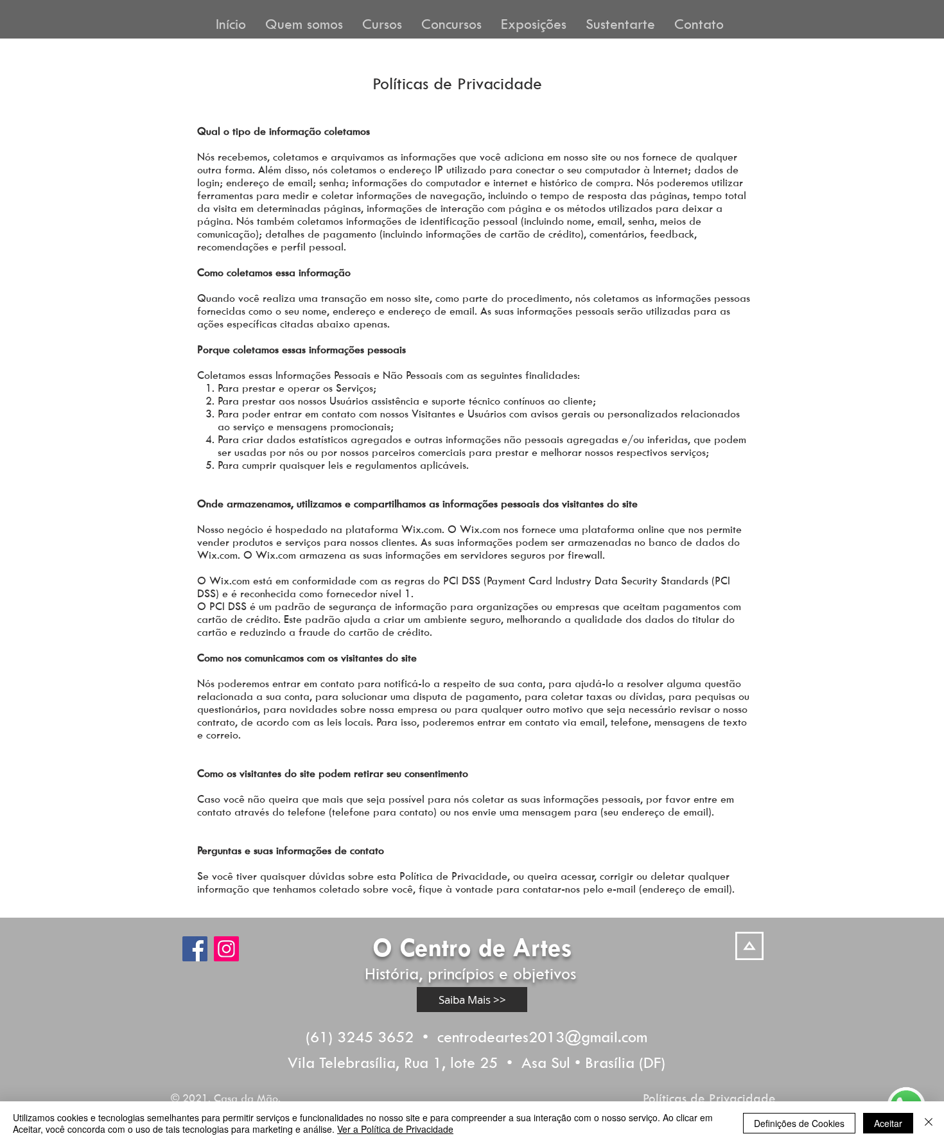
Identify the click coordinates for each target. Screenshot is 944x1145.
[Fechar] (928, 1123)
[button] (304, 22)
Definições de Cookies (799, 1123)
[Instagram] (226, 948)
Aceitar (888, 1123)
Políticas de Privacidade (709, 1098)
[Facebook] (194, 948)
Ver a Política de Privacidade (395, 1129)
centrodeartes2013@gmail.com (542, 1036)
